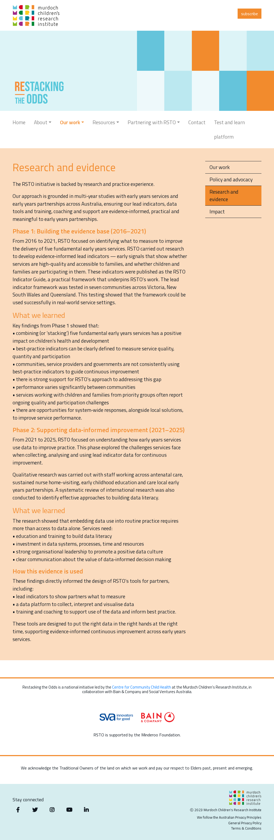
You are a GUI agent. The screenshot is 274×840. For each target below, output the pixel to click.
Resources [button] (104, 122)
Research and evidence (224, 195)
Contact (197, 122)
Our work (220, 167)
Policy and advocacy (231, 179)
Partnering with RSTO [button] (152, 122)
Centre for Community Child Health (141, 687)
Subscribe (249, 13)
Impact (217, 211)
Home (19, 122)
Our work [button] (70, 122)
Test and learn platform (229, 129)
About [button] (40, 122)
